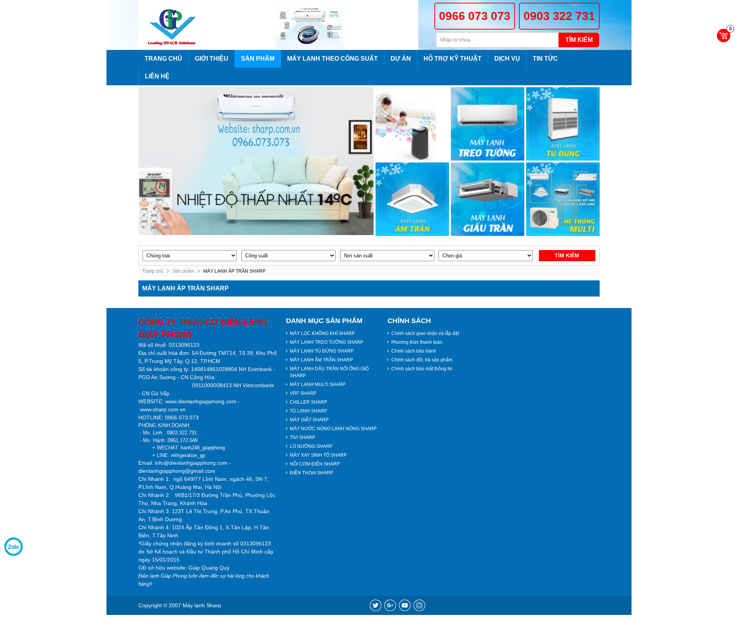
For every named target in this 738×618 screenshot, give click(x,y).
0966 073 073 (474, 16)
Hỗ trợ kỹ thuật (453, 58)
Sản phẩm (257, 58)
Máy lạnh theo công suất (332, 58)
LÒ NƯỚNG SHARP (311, 446)
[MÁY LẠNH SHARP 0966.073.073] (172, 24)
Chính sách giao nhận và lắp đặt (425, 333)
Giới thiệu (211, 58)
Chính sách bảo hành (413, 351)
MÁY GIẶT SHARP (309, 419)
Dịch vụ (507, 58)
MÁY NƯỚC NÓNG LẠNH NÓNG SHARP (333, 428)
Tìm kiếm (579, 39)
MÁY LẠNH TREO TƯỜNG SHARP (326, 342)
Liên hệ (157, 76)
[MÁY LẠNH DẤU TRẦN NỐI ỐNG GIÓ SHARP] (487, 199)
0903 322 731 (559, 16)
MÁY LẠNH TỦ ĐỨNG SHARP (322, 351)
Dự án (401, 58)
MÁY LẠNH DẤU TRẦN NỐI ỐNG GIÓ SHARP (329, 372)
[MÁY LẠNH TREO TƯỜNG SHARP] (487, 124)
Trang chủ (163, 58)
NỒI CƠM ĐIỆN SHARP (315, 464)
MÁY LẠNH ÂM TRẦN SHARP (321, 360)
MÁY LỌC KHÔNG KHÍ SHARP (322, 333)
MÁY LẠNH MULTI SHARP (318, 384)
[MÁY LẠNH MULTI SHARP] (563, 199)
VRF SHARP (303, 393)
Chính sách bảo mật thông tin (421, 368)
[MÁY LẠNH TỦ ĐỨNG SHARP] (563, 124)
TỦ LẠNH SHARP (308, 411)
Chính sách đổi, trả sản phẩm (421, 360)
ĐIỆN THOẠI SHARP (311, 473)
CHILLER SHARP (308, 402)
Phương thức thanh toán (416, 342)
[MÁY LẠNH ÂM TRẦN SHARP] (412, 199)
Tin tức (545, 58)
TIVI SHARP (302, 437)
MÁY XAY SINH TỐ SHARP (318, 455)
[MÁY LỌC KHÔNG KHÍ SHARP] (412, 124)
